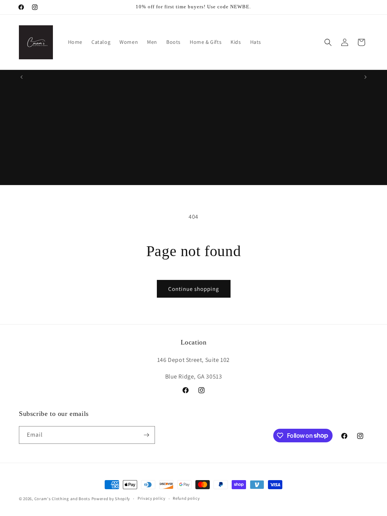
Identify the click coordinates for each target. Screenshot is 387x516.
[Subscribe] (146, 435)
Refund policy (186, 498)
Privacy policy (152, 498)
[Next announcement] (365, 77)
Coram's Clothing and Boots (62, 498)
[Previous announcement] (21, 77)
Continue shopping (193, 288)
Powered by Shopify (110, 498)
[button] (328, 42)
